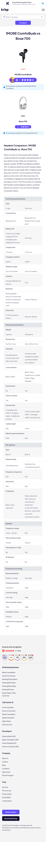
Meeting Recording (9, 686)
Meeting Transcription (9, 679)
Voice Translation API (9, 743)
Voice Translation (8, 707)
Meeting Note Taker (9, 683)
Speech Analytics (8, 718)
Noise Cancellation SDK (10, 740)
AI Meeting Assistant (10, 667)
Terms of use (6, 790)
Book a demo (10, 812)
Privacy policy (7, 794)
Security (5, 787)
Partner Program (8, 775)
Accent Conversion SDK (10, 746)
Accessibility (6, 797)
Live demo (5, 768)
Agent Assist (6, 721)
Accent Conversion (9, 676)
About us (5, 758)
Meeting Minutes (8, 689)
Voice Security (7, 724)
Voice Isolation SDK (9, 736)
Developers (7, 731)
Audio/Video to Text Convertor (9, 694)
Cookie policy (7, 801)
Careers (5, 762)
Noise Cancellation (8, 672)
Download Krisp (10, 818)
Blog (3, 765)
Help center (6, 772)
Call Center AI (7, 702)
